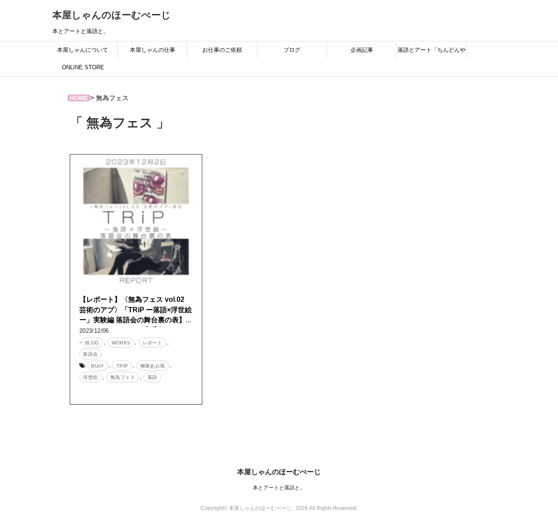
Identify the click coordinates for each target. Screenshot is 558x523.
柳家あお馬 (152, 365)
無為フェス (122, 377)
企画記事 (361, 50)
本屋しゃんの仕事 (152, 50)
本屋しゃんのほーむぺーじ (111, 15)
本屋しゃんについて (82, 50)
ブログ (291, 50)
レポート (153, 342)
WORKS (121, 342)
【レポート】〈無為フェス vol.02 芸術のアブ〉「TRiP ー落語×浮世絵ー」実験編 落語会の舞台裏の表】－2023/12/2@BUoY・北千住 (136, 315)
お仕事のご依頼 (222, 50)
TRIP (122, 365)
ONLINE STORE (83, 67)
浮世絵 (90, 377)
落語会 (90, 354)
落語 (152, 377)
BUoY (97, 365)
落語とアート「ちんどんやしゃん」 (432, 53)
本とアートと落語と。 (279, 488)
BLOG (92, 342)
